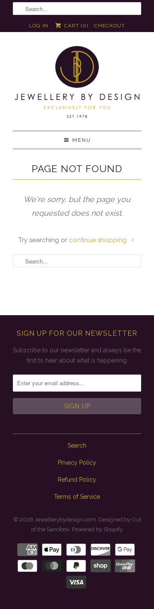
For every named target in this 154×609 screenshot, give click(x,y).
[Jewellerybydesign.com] (77, 84)
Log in (38, 26)
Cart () (75, 26)
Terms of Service (77, 496)
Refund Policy (77, 479)
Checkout (109, 26)
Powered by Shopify (97, 529)
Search (77, 445)
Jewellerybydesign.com (65, 519)
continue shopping (98, 240)
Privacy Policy (77, 462)
